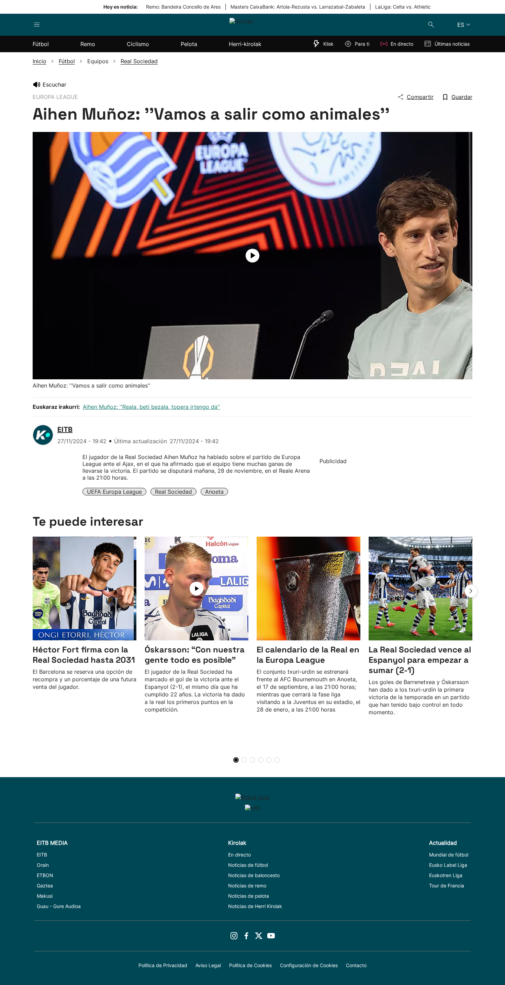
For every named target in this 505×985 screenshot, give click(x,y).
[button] (471, 590)
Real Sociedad (173, 491)
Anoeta (214, 491)
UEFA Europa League (114, 491)
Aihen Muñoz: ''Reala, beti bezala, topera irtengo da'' (151, 406)
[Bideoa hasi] (252, 255)
